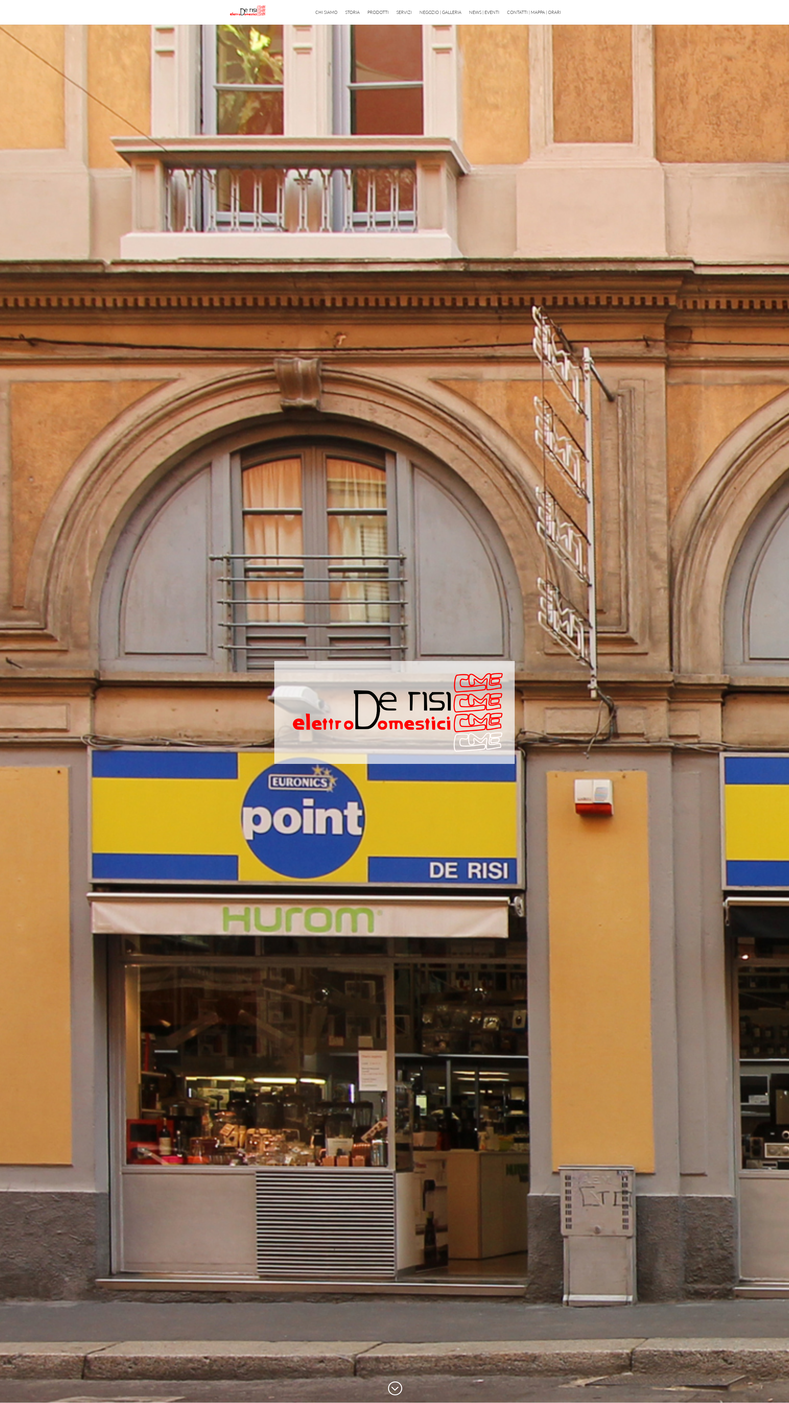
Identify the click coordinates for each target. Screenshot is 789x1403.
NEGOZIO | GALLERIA (440, 12)
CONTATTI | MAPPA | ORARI (534, 12)
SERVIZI (404, 12)
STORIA (352, 12)
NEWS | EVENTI (484, 12)
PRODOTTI (378, 12)
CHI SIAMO (326, 12)
